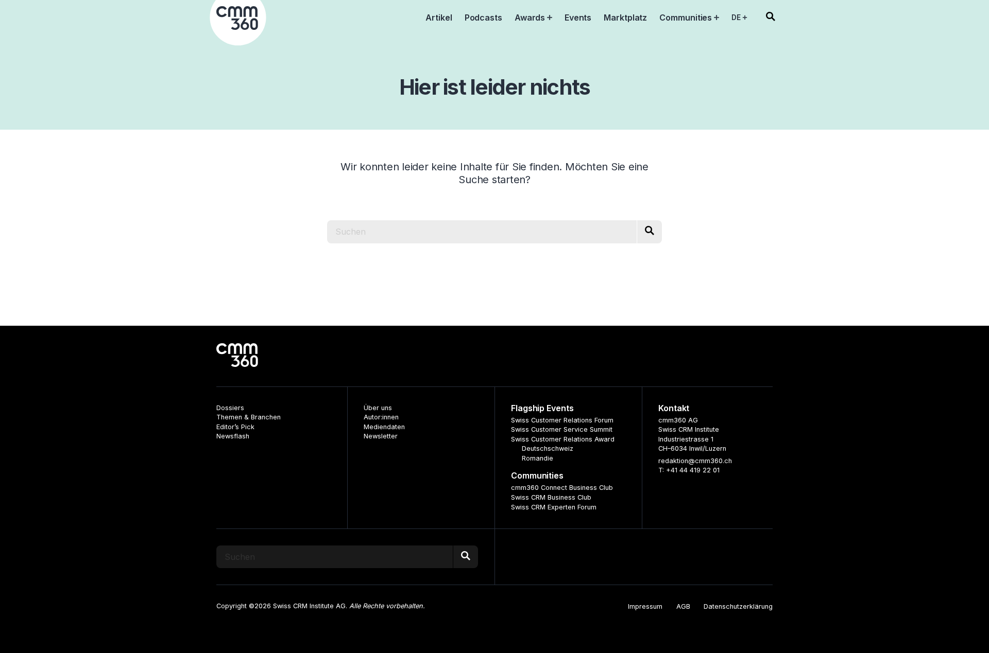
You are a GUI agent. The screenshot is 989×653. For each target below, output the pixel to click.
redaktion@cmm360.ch (695, 461)
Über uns (378, 408)
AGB (683, 606)
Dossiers (230, 408)
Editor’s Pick (235, 427)
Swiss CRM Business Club (551, 497)
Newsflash (232, 436)
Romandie (537, 458)
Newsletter (381, 436)
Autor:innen (381, 417)
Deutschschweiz (547, 448)
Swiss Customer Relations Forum (562, 420)
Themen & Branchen (248, 417)
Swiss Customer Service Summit (561, 429)
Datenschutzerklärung (738, 606)
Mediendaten (384, 427)
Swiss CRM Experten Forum (553, 507)
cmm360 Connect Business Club (562, 487)
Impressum (645, 606)
